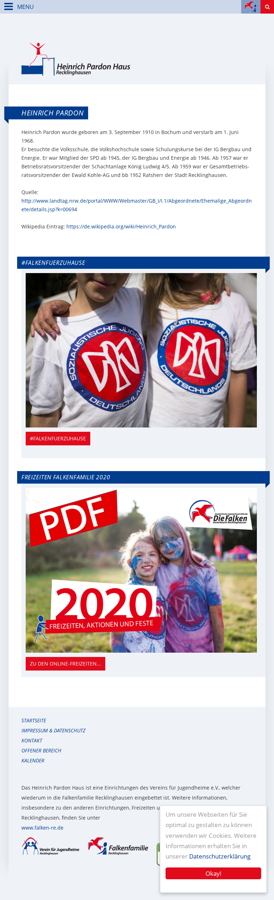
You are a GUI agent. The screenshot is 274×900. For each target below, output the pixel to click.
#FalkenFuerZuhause (58, 438)
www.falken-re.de (42, 827)
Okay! (214, 873)
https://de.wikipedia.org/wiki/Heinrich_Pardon (121, 226)
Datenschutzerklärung (219, 856)
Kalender (32, 760)
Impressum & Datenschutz (53, 730)
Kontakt (31, 740)
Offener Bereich (41, 750)
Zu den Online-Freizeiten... (65, 663)
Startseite (33, 720)
